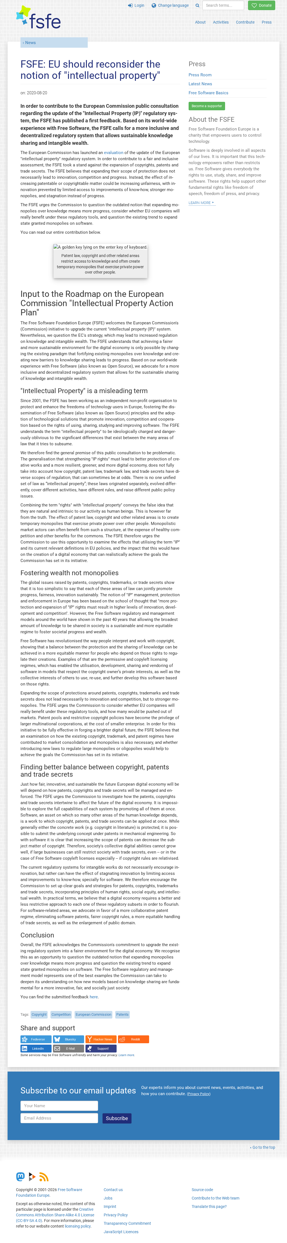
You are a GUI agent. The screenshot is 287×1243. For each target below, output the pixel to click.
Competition (61, 1014)
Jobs (108, 1198)
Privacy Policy (116, 1215)
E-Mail (70, 1048)
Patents (122, 1014)
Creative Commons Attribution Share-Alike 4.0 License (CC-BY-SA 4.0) (55, 1215)
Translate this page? (209, 1206)
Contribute (245, 22)
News (30, 42)
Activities (221, 22)
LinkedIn (38, 1048)
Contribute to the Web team (215, 1198)
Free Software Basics (208, 92)
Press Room (200, 74)
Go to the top (264, 1147)
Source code (202, 1189)
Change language (172, 5)
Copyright (39, 1014)
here (94, 996)
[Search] (197, 5)
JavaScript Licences (121, 1232)
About (200, 22)
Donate (264, 5)
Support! (103, 1048)
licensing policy (78, 1226)
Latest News (200, 83)
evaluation (113, 152)
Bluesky (70, 1039)
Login (138, 5)
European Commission (93, 1014)
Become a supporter (207, 106)
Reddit (135, 1039)
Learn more (126, 1055)
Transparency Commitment (127, 1223)
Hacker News (103, 1039)
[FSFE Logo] (38, 17)
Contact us (113, 1189)
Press (267, 22)
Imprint (110, 1206)
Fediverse (38, 1039)
